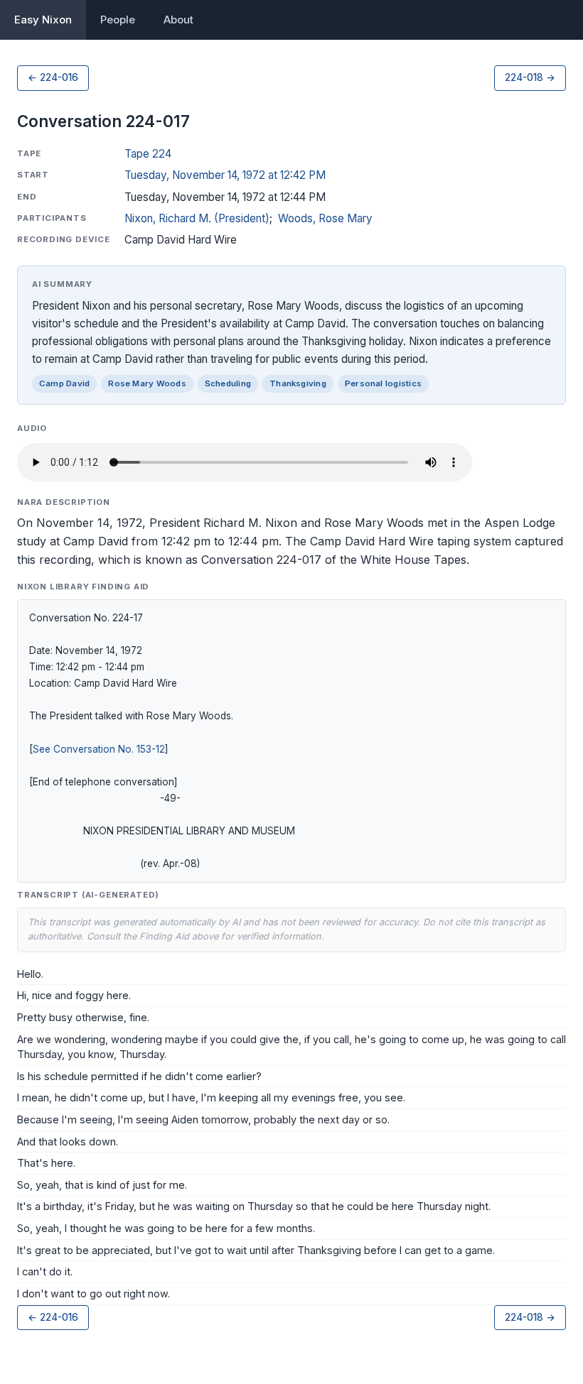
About (178, 19)
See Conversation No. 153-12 (99, 749)
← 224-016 (53, 77)
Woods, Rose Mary (325, 218)
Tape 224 (147, 153)
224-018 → (530, 77)
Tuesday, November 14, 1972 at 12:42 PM (225, 175)
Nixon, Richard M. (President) (196, 218)
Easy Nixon (43, 19)
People (117, 19)
